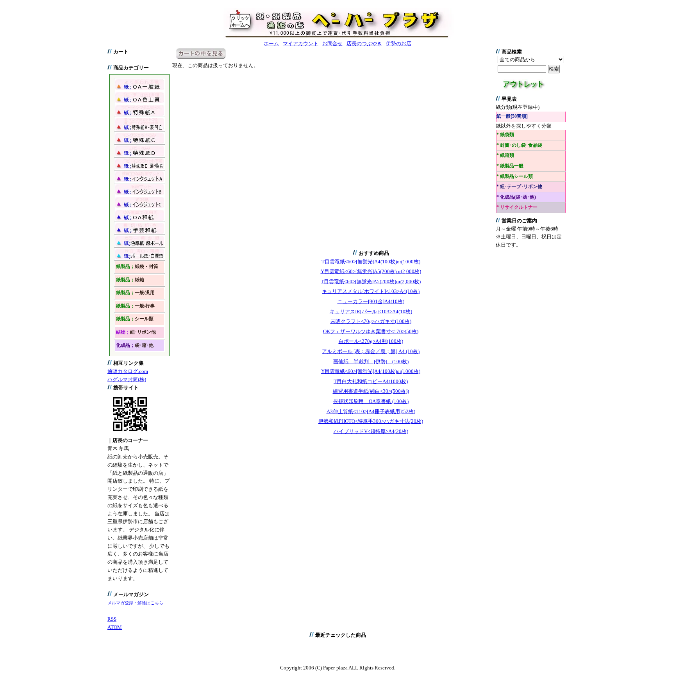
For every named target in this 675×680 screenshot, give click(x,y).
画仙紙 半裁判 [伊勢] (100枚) (371, 361)
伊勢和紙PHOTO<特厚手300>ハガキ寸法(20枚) (370, 421)
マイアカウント (300, 43)
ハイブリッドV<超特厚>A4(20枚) (371, 431)
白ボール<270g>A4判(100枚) (371, 341)
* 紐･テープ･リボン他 (519, 186)
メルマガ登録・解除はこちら (135, 602)
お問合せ (332, 43)
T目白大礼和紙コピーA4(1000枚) (371, 381)
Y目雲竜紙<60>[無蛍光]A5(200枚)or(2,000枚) (371, 271)
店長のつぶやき (364, 43)
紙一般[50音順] (512, 116)
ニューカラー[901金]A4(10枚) (371, 301)
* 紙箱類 (505, 155)
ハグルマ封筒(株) (126, 379)
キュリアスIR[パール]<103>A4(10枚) (371, 311)
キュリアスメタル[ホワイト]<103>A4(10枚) (371, 291)
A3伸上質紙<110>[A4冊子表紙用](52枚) (371, 411)
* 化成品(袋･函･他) (516, 197)
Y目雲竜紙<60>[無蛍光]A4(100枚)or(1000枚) (370, 371)
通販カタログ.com (127, 371)
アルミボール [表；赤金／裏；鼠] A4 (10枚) (371, 351)
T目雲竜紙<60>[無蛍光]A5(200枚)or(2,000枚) (371, 281)
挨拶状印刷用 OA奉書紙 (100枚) (371, 401)
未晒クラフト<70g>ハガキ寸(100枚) (370, 321)
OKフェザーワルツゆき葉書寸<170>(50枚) (370, 331)
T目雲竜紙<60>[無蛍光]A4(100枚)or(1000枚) (370, 262)
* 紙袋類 (505, 134)
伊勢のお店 (398, 43)
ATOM (114, 627)
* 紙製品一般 (509, 166)
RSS (111, 619)
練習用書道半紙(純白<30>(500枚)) (371, 391)
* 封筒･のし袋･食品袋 (519, 145)
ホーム (271, 43)
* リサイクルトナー (517, 207)
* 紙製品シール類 (514, 176)
